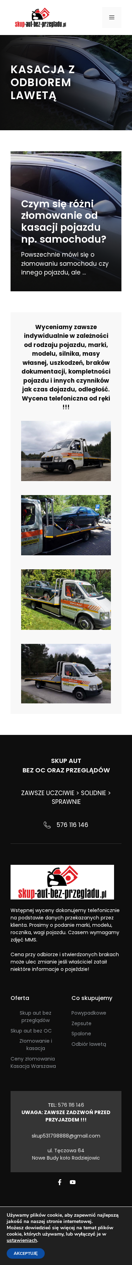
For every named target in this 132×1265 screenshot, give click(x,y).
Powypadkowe (88, 1012)
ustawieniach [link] (22, 1240)
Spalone (81, 1033)
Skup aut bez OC (31, 1030)
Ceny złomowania (33, 1058)
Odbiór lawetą (88, 1044)
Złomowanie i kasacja (35, 1044)
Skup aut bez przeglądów (35, 1016)
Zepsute (81, 1023)
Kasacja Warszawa (33, 1066)
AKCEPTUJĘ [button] (26, 1253)
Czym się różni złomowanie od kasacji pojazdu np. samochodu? (63, 221)
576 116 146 (72, 825)
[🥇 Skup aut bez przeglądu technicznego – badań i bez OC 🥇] (40, 17)
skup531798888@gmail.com (66, 1135)
